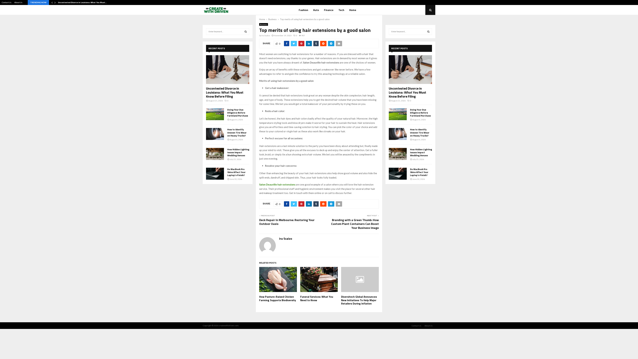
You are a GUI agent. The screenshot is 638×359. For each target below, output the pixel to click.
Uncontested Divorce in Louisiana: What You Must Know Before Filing (224, 92)
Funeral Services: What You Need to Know (316, 298)
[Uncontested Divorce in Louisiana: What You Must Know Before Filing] (227, 69)
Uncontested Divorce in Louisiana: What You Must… (82, 2)
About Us (18, 2)
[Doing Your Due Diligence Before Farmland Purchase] (215, 114)
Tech (341, 10)
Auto (316, 10)
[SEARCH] (245, 31)
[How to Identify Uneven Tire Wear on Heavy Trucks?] (215, 134)
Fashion (303, 10)
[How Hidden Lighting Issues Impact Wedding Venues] (215, 154)
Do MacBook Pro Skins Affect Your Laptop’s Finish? (236, 172)
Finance (328, 10)
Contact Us (6, 2)
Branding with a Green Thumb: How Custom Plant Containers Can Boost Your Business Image (355, 224)
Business (263, 24)
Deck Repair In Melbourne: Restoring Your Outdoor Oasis (287, 222)
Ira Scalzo (266, 35)
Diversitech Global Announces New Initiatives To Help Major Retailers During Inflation (359, 300)
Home (352, 10)
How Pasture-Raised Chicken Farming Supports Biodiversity (277, 298)
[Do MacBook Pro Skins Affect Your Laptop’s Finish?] (215, 174)
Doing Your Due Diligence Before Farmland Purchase (237, 112)
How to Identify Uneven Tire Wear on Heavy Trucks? (237, 132)
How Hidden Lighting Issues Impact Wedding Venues (238, 152)
